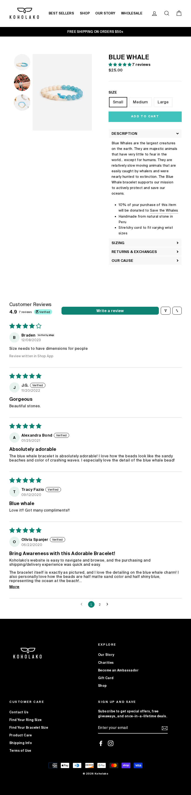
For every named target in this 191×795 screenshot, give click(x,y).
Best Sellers (61, 13)
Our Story (105, 13)
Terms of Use (20, 750)
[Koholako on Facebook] (101, 743)
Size (113, 92)
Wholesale (131, 13)
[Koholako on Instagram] (110, 743)
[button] (120, 64)
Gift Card (106, 678)
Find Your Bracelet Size (28, 727)
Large (163, 102)
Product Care (20, 735)
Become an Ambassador (118, 670)
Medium (140, 102)
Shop (85, 13)
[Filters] (166, 311)
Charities (106, 662)
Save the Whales (164, 210)
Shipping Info (20, 743)
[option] (95, 31)
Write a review (110, 311)
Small (118, 102)
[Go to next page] (108, 604)
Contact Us (18, 712)
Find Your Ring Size (25, 720)
